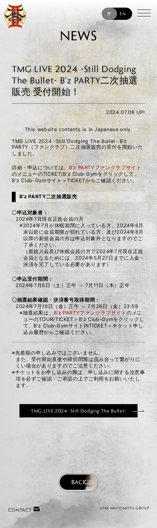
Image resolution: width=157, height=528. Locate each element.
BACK (78, 482)
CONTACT (21, 510)
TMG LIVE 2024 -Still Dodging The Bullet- (78, 411)
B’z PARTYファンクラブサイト (105, 167)
